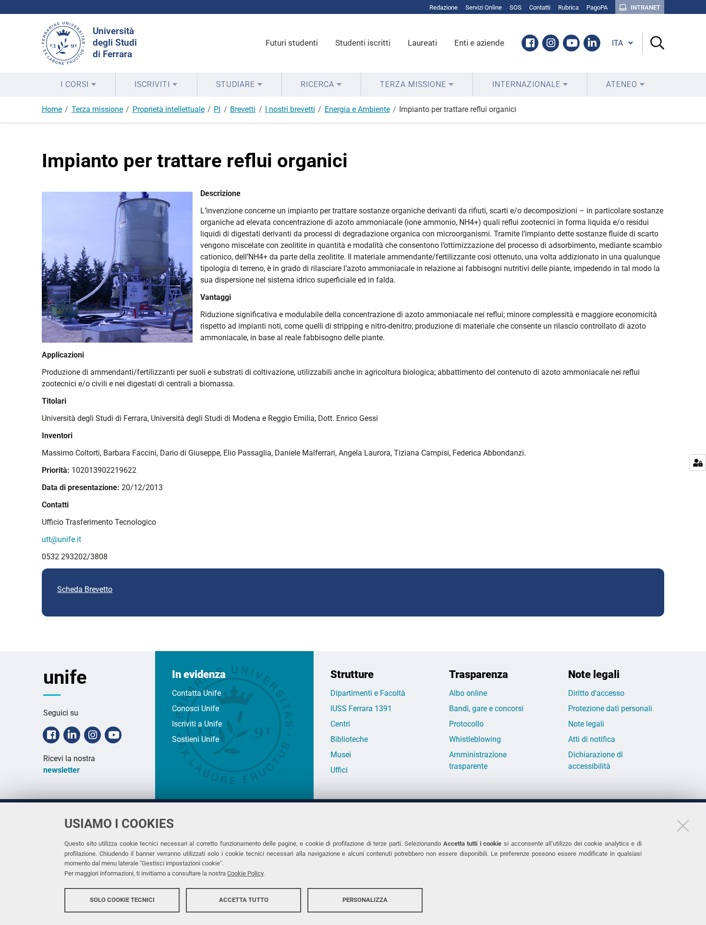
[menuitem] (78, 85)
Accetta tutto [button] (243, 899)
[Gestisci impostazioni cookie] (697, 462)
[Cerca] (653, 43)
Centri (340, 723)
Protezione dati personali (610, 708)
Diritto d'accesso (596, 693)
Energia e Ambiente (357, 109)
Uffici (339, 770)
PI (217, 109)
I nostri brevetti (290, 109)
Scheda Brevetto (84, 589)
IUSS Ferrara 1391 (361, 708)
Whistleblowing (475, 739)
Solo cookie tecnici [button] (122, 899)
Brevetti (243, 109)
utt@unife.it (61, 539)
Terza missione (97, 109)
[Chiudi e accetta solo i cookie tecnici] (683, 825)
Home (52, 109)
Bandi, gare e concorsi (486, 708)
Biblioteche (349, 739)
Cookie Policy (245, 873)
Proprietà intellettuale (169, 109)
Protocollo (466, 723)
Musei (340, 754)
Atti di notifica (591, 739)
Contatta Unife (196, 693)
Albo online (468, 693)
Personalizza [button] (365, 899)
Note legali (586, 723)
